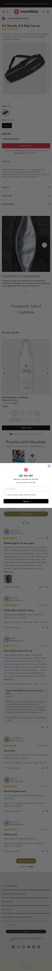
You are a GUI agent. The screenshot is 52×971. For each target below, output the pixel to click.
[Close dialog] (49, 466)
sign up (26, 501)
